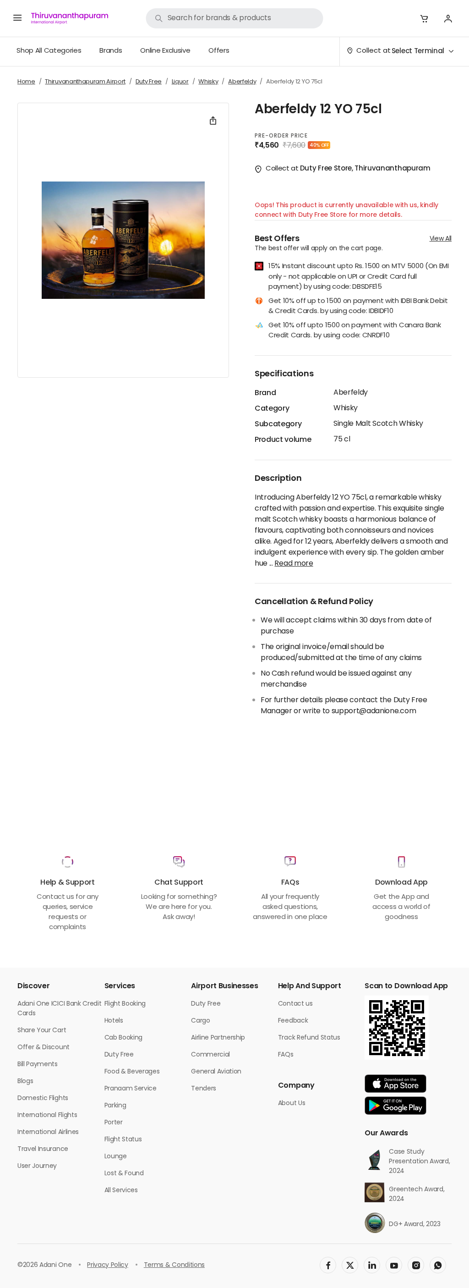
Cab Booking (123, 1038)
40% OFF (319, 145)
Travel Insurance (42, 1149)
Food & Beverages (132, 1072)
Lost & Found (124, 1173)
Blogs (25, 1081)
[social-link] (328, 1265)
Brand (265, 393)
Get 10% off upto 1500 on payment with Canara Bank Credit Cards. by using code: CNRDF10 (354, 331)
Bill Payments (37, 1064)
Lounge (115, 1156)
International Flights (47, 1115)
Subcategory (278, 424)
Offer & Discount (43, 1047)
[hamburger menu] (17, 18)
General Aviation (216, 1072)
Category (272, 409)
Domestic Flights (42, 1098)
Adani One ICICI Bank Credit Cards (59, 1009)
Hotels (113, 1021)
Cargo (200, 1021)
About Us (291, 1103)
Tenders (203, 1089)
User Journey (37, 1166)
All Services (121, 1190)
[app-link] (395, 1083)
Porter (113, 1122)
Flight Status (123, 1139)
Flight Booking (125, 1004)
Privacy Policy (107, 1265)
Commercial (210, 1055)
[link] (235, 18)
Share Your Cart (41, 1030)
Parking (115, 1106)
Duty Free (119, 1055)
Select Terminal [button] (418, 51)
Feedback (293, 1021)
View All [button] (441, 239)
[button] (424, 18)
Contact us (295, 1004)
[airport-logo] (69, 18)
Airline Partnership (218, 1038)
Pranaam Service (130, 1089)
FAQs (286, 1055)
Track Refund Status (309, 1038)
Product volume (283, 440)
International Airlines (48, 1132)
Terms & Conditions (174, 1265)
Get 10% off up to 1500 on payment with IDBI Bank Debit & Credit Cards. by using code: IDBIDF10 (358, 307)
